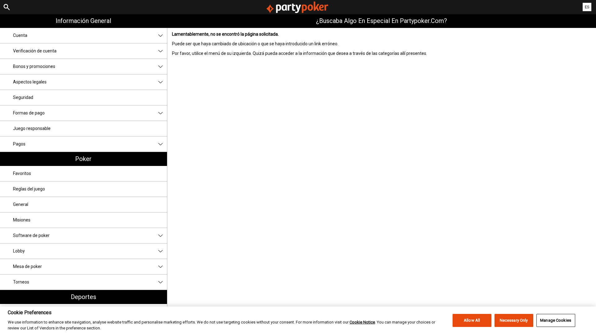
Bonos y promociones (34, 66)
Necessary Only (514, 320)
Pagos (19, 143)
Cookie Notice (362, 321)
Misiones (21, 219)
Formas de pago (29, 112)
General (20, 204)
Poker (83, 159)
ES (587, 7)
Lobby (19, 250)
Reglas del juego (29, 188)
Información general (83, 21)
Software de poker (31, 235)
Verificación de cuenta (34, 50)
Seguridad (23, 97)
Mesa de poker (27, 266)
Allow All (472, 320)
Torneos (21, 281)
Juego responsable (32, 128)
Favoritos (22, 173)
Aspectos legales (30, 81)
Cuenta (20, 35)
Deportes (83, 297)
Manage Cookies (555, 320)
